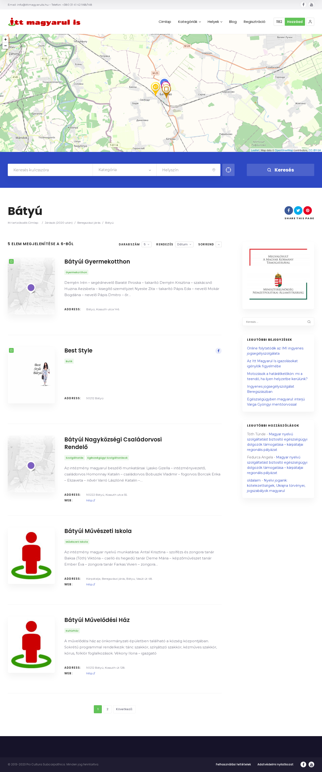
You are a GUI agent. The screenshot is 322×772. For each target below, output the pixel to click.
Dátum (182, 244)
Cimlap (165, 21)
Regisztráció (254, 21)
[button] (310, 22)
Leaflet (255, 150)
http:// (90, 500)
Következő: (124, 709)
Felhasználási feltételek (233, 764)
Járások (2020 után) (59, 222)
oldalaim (254, 480)
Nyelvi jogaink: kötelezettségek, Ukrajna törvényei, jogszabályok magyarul (276, 485)
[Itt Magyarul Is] (45, 22)
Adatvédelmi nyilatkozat (275, 764)
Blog (233, 21)
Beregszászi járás (88, 222)
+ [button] (5, 39)
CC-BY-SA (315, 150)
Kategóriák (187, 21)
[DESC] (219, 244)
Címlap (33, 222)
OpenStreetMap (284, 150)
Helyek (213, 21)
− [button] (5, 45)
